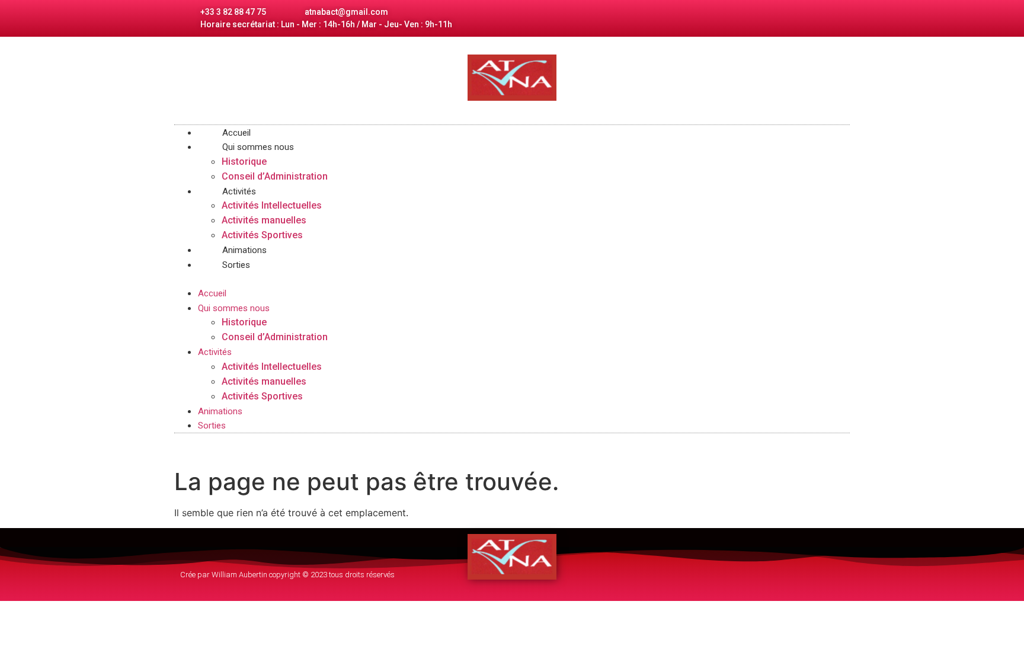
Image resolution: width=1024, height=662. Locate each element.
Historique (244, 161)
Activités (239, 191)
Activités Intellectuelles (272, 205)
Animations (220, 411)
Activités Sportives (262, 396)
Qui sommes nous (258, 147)
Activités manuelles (264, 220)
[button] (512, 278)
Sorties (236, 265)
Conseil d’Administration (275, 176)
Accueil (212, 293)
